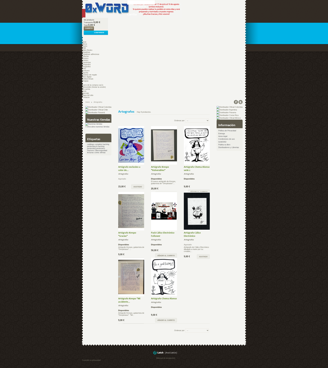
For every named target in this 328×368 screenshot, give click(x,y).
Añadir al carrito (166, 256)
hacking (106, 144)
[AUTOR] (118, 181)
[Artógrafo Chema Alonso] (164, 277)
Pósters (85, 58)
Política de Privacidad (227, 131)
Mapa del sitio (87, 95)
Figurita (85, 73)
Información (226, 125)
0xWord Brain (87, 79)
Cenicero (86, 71)
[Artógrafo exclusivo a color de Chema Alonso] (131, 145)
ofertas (103, 152)
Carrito (132, 14)
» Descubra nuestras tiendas (97, 127)
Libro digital (86, 77)
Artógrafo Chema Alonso (164, 299)
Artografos (86, 66)
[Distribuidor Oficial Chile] (96, 110)
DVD (84, 69)
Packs (84, 46)
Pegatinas (86, 52)
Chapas (85, 81)
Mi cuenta (86, 89)
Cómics (85, 60)
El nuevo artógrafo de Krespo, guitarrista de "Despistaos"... (163, 182)
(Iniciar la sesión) (99, 87)
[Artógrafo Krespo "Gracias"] (131, 211)
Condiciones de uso (226, 139)
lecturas (90, 152)
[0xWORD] (104, 9)
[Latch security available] (166, 356)
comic (96, 152)
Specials (85, 93)
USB (84, 48)
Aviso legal (222, 136)
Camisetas (86, 62)
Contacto (86, 97)
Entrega (221, 133)
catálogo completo (94, 144)
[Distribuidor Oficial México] (229, 118)
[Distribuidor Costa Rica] (227, 115)
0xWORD (222, 142)
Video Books (87, 50)
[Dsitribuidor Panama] (226, 112)
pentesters (100, 148)
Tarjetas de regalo (89, 75)
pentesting (91, 148)
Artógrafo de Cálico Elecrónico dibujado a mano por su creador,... (196, 249)
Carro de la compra (90, 85)
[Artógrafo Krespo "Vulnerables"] (164, 145)
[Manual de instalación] (165, 358)
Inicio (84, 42)
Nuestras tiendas (98, 120)
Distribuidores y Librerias (228, 147)
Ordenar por (179, 120)
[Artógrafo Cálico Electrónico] (197, 211)
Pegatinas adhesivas (90, 54)
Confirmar (99, 33)
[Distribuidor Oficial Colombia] (98, 107)
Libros (84, 44)
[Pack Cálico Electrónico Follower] (164, 211)
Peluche (85, 56)
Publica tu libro (224, 145)
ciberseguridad (101, 150)
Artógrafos (86, 64)
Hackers (90, 150)
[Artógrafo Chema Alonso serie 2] (197, 145)
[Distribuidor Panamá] (95, 112)
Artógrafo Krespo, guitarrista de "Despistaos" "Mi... (131, 314)
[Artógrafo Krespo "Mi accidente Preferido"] (131, 277)
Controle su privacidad (91, 360)
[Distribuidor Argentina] (227, 110)
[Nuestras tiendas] (93, 124)
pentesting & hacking (95, 146)
